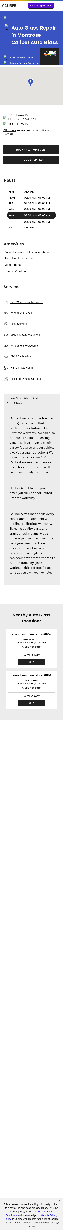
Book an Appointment (41, 5)
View (32, 662)
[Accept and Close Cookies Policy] (59, 1200)
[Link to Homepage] (9, 6)
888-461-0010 (33, 647)
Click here (10, 130)
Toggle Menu (58, 5)
